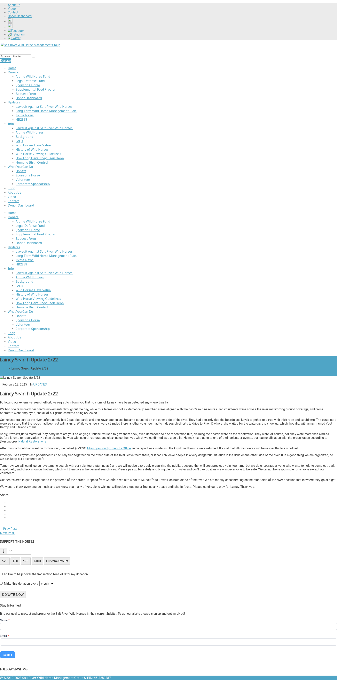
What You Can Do (20, 167)
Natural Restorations (32, 441)
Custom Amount (57, 561)
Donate (13, 72)
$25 (4, 561)
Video (12, 197)
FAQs (19, 141)
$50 (15, 561)
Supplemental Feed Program (36, 89)
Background (24, 136)
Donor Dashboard (29, 98)
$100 (37, 561)
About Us (14, 192)
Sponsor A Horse (28, 85)
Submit (7, 654)
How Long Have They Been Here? (40, 158)
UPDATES (40, 384)
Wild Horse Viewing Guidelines (38, 154)
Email (4, 636)
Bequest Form (26, 94)
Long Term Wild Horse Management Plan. (46, 111)
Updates (14, 102)
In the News (25, 115)
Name (5, 620)
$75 (25, 561)
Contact (13, 201)
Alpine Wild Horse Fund (33, 76)
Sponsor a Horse (28, 175)
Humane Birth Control (32, 162)
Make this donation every (21, 583)
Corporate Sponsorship (33, 184)
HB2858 (21, 119)
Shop (11, 188)
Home (12, 68)
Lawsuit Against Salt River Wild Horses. (44, 106)
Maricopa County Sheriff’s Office (109, 448)
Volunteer (23, 179)
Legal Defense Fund (30, 81)
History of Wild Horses (32, 149)
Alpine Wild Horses (30, 132)
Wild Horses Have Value (33, 145)
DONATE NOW (13, 594)
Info (11, 124)
